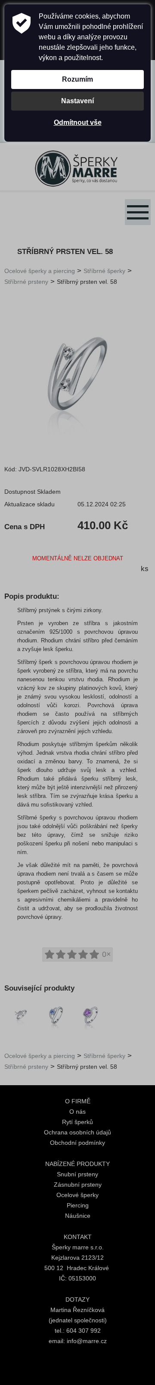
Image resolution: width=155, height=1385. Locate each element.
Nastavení (77, 101)
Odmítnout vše (78, 122)
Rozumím (77, 79)
